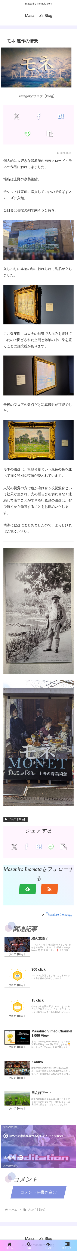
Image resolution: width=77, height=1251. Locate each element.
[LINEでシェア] (27, 133)
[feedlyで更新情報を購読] (27, 889)
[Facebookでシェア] (38, 116)
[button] (49, 133)
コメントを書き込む (38, 1192)
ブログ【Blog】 (17, 819)
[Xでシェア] (16, 116)
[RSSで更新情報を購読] (49, 889)
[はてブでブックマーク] (60, 116)
